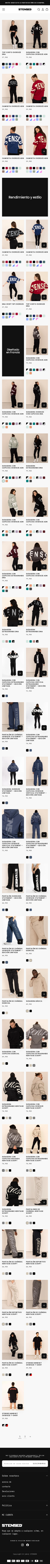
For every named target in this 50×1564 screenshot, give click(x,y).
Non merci (13, 795)
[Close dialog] (47, 772)
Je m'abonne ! (13, 791)
